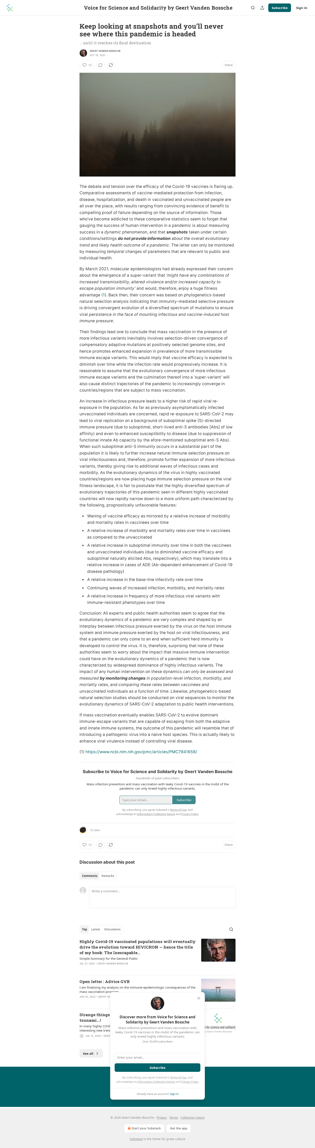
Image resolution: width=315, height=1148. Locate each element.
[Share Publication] (262, 7)
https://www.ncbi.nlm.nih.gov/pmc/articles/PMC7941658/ (141, 751)
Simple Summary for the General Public (109, 958)
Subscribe (280, 8)
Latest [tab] (95, 929)
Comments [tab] (89, 876)
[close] (198, 998)
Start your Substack (146, 1128)
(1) (103, 295)
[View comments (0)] (100, 65)
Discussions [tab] (112, 929)
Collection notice (192, 1117)
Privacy (162, 1117)
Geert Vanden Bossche (105, 50)
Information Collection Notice (156, 1082)
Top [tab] (84, 929)
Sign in (301, 8)
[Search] (253, 7)
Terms (173, 1117)
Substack (136, 1139)
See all (88, 1053)
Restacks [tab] (108, 876)
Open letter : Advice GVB (105, 981)
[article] (157, 955)
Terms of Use (178, 1077)
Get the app (178, 1128)
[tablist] (98, 876)
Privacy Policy (189, 1082)
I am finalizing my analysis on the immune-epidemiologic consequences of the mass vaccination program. (137, 989)
